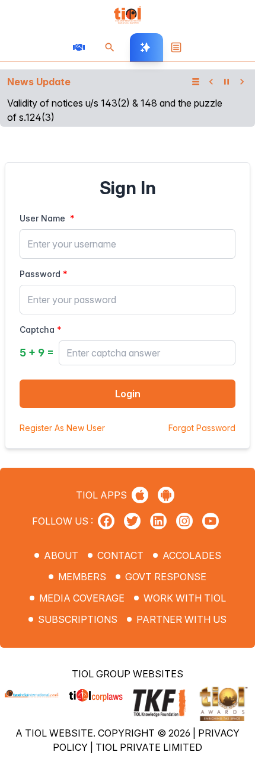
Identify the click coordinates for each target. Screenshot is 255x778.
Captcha (37, 329)
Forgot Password (201, 428)
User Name (42, 218)
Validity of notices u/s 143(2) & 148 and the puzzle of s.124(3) (114, 110)
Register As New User (62, 428)
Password (40, 274)
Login (128, 394)
